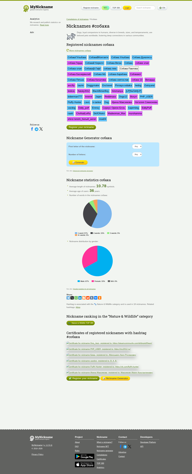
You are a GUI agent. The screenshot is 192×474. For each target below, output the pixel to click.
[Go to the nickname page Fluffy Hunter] (102, 367)
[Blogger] (84, 298)
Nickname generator (105, 451)
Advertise (122, 452)
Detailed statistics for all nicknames (84, 289)
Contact (121, 456)
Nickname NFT (103, 446)
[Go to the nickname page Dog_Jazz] (109, 343)
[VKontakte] (95, 298)
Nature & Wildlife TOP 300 (80, 323)
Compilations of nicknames (77, 19)
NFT (105, 8)
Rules (77, 451)
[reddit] (88, 298)
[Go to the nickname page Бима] (101, 355)
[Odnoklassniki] (99, 298)
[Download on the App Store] (84, 467)
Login (127, 8)
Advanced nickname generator (83, 171)
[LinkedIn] (80, 298)
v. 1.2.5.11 (48, 445)
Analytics (100, 467)
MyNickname (37, 445)
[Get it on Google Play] (84, 459)
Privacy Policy (37, 454)
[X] (41, 130)
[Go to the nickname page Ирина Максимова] (109, 372)
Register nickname (91, 8)
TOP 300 (116, 8)
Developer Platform (148, 442)
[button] (162, 8)
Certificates (101, 459)
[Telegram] (37, 130)
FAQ (77, 446)
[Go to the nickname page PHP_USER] (98, 349)
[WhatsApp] (76, 298)
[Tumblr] (91, 298)
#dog (78, 307)
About (77, 442)
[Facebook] (32, 130)
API (141, 446)
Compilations (102, 455)
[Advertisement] (47, 77)
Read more (44, 25)
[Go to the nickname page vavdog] (91, 361)
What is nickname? (104, 442)
